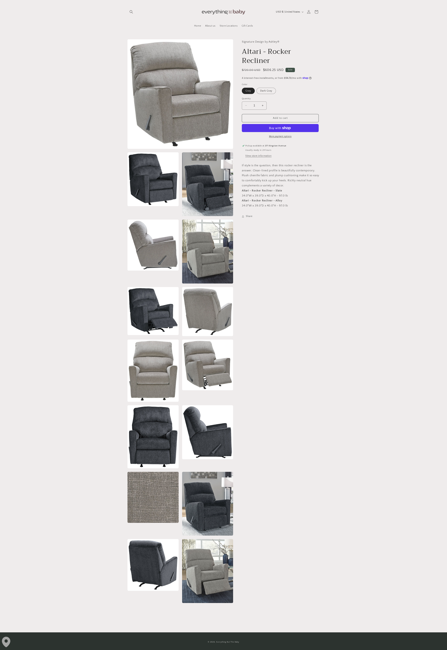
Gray (248, 90)
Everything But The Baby (227, 642)
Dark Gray (266, 90)
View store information (258, 155)
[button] (131, 12)
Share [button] (249, 216)
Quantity (246, 98)
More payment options (280, 136)
